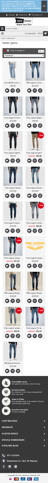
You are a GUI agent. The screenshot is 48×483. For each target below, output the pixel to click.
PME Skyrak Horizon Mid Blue (13, 363)
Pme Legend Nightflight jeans (35, 118)
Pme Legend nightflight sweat (35, 153)
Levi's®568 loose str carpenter (13, 83)
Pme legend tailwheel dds (13, 223)
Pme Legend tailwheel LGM (35, 223)
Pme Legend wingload (13, 258)
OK (44, 6)
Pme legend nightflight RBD (13, 153)
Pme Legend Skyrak (13, 188)
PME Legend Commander (35, 83)
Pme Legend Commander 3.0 (13, 118)
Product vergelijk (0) (17, 50)
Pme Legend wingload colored (35, 258)
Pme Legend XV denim (35, 328)
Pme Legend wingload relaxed (13, 328)
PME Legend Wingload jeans (13, 293)
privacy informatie (30, 10)
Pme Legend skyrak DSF (35, 188)
